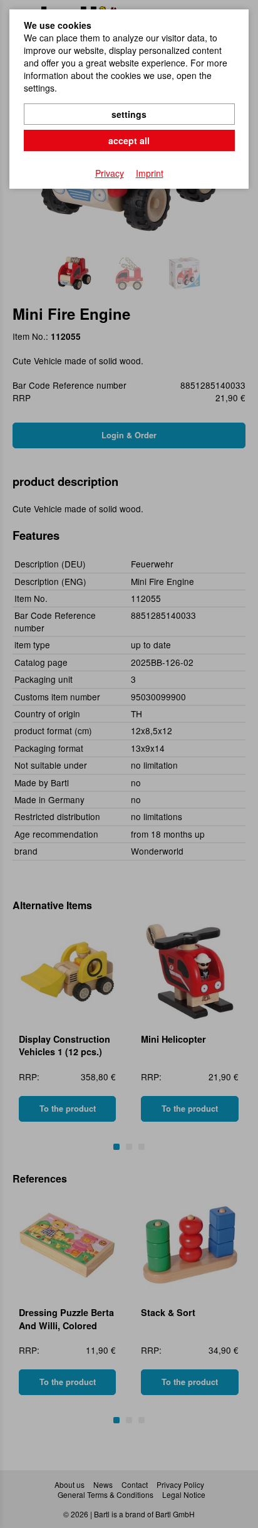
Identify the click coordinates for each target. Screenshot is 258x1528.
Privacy (109, 173)
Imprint (149, 173)
